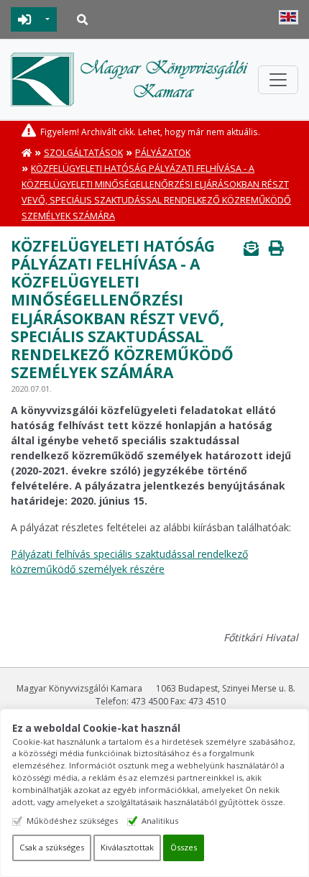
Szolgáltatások (83, 153)
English (288, 17)
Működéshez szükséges (72, 820)
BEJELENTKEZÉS (25, 19)
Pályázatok (162, 153)
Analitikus (160, 820)
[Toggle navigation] (278, 79)
